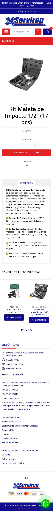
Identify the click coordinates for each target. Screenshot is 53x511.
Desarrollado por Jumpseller (26, 508)
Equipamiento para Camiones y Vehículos (20, 425)
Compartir (26, 161)
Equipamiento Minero (11, 421)
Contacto (6, 454)
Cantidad (26, 139)
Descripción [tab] (26, 183)
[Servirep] (25, 21)
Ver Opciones (14, 317)
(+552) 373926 (12, 360)
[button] (28, 11)
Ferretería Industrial (10, 417)
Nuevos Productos (10, 438)
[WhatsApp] (26, 478)
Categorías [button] (8, 41)
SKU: (23, 131)
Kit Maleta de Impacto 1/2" (14, 310)
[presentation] (3, 305)
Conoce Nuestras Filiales (13, 463)
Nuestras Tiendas (14, 368)
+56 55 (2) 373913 (10, 394)
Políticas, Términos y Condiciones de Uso (20, 450)
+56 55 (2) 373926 (10, 389)
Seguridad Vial (8, 430)
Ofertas (5, 434)
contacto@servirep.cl (15, 364)
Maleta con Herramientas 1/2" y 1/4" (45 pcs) (39, 312)
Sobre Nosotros (9, 459)
